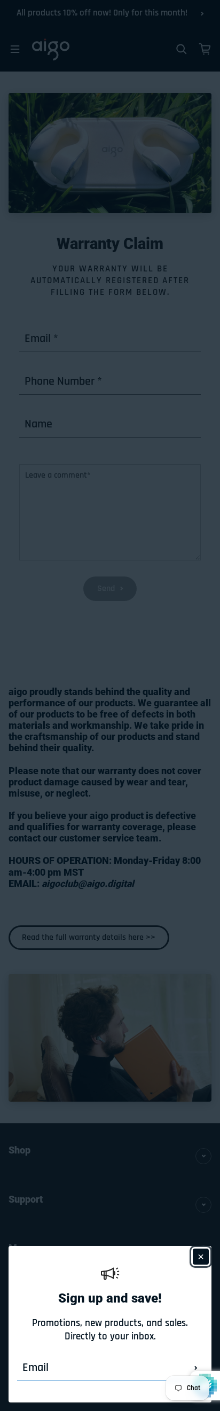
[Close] (201, 1257)
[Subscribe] (196, 1367)
